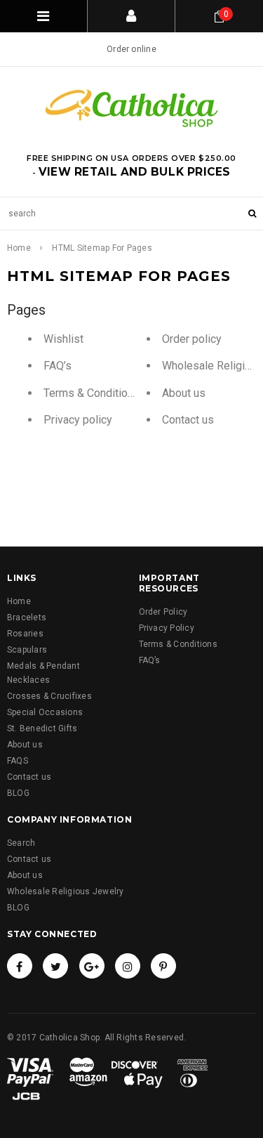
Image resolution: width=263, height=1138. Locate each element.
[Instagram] (127, 966)
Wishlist (63, 339)
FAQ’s (57, 365)
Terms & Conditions (91, 393)
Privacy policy (77, 419)
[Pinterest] (163, 966)
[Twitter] (55, 966)
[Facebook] (19, 966)
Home (19, 248)
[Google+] (91, 966)
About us (183, 393)
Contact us (188, 419)
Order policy (192, 339)
